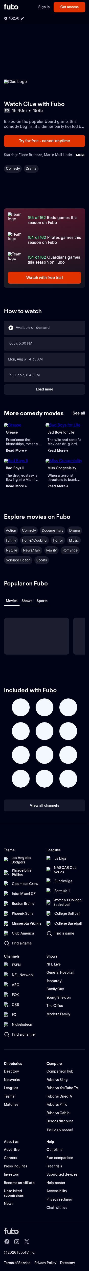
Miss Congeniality (61, 468)
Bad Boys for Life (60, 432)
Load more (44, 389)
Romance (70, 550)
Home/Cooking (34, 540)
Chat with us (56, 1208)
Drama (31, 168)
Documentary (53, 530)
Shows (27, 601)
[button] (24, 450)
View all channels (44, 805)
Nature (11, 550)
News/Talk (31, 550)
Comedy (13, 168)
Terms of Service (17, 1263)
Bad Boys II (15, 468)
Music (74, 540)
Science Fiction (18, 560)
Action (11, 530)
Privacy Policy (45, 1263)
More (80, 155)
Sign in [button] (44, 7)
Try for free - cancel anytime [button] (44, 140)
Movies (12, 601)
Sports (41, 560)
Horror (58, 540)
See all (79, 413)
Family (11, 540)
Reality (51, 550)
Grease (12, 432)
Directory (67, 1263)
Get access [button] (69, 7)
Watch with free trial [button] (44, 277)
